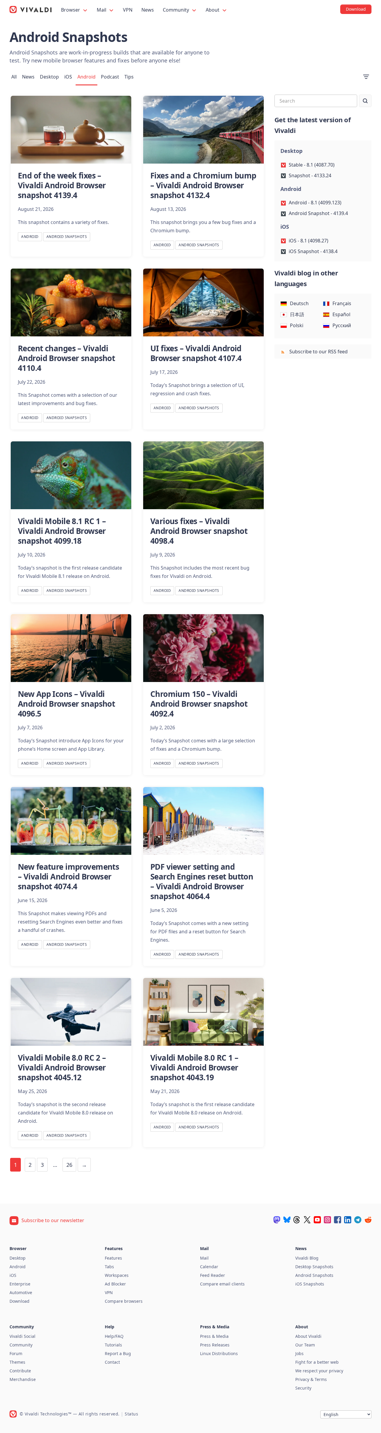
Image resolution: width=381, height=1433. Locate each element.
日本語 (297, 314)
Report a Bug (118, 1353)
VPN (127, 10)
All (14, 76)
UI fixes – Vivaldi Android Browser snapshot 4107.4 (196, 353)
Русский (341, 325)
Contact (112, 1362)
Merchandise (23, 1379)
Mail (102, 10)
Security (303, 1388)
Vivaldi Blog (306, 1258)
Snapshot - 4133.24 (310, 175)
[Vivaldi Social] (276, 1219)
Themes (17, 1362)
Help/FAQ (114, 1336)
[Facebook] (337, 1219)
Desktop (49, 76)
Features (113, 1258)
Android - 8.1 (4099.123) (315, 202)
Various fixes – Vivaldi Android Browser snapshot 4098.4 (198, 531)
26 (69, 1164)
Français (341, 303)
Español (341, 314)
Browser (71, 10)
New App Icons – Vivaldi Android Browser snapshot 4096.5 (66, 704)
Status (131, 1414)
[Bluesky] (287, 1219)
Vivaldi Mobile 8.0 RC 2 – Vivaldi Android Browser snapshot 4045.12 (62, 1067)
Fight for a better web (317, 1362)
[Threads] (297, 1219)
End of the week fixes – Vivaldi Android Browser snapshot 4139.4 (62, 185)
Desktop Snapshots (314, 1266)
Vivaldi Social (22, 1336)
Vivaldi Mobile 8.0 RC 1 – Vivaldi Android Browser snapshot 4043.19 (194, 1067)
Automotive (21, 1292)
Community (176, 10)
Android (86, 76)
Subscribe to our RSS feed (318, 351)
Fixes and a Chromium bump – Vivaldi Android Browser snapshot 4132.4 (203, 185)
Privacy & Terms (311, 1379)
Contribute (20, 1371)
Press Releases (214, 1345)
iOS (68, 76)
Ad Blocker (115, 1284)
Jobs (299, 1353)
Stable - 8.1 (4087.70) (312, 165)
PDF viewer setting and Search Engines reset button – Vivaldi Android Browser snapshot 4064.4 (201, 881)
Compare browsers (124, 1301)
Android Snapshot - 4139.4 (318, 213)
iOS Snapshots (309, 1284)
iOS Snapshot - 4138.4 (313, 251)
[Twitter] (307, 1219)
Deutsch (299, 303)
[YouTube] (317, 1219)
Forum (16, 1353)
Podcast (110, 76)
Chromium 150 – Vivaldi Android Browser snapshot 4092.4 (198, 704)
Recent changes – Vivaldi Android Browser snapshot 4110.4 (66, 358)
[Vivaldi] (31, 9)
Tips (129, 76)
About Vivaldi (308, 1336)
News (147, 10)
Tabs (109, 1266)
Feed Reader (212, 1275)
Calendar (209, 1266)
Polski (296, 325)
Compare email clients (222, 1284)
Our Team (305, 1345)
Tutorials (113, 1345)
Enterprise (20, 1284)
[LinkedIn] (347, 1219)
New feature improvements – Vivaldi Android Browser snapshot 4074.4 (68, 876)
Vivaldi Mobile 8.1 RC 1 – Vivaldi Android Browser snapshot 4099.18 (62, 531)
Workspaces (117, 1275)
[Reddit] (367, 1219)
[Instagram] (327, 1219)
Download (19, 1301)
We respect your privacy (319, 1371)
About (213, 10)
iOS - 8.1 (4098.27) (308, 240)
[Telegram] (357, 1219)
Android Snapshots (66, 236)
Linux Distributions (219, 1353)
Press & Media (214, 1336)
